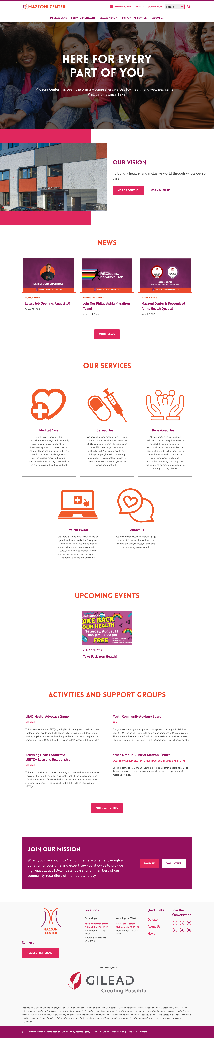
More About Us (128, 190)
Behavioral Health (83, 17)
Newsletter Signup (40, 952)
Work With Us (160, 190)
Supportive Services (135, 17)
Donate (149, 863)
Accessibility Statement (136, 1031)
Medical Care (58, 17)
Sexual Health (108, 17)
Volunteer (174, 863)
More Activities (107, 808)
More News (107, 334)
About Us (158, 17)
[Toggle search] (189, 6)
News (151, 933)
